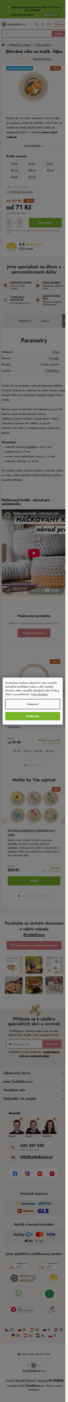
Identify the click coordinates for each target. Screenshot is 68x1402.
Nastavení (32, 704)
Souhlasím (32, 716)
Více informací (39, 694)
